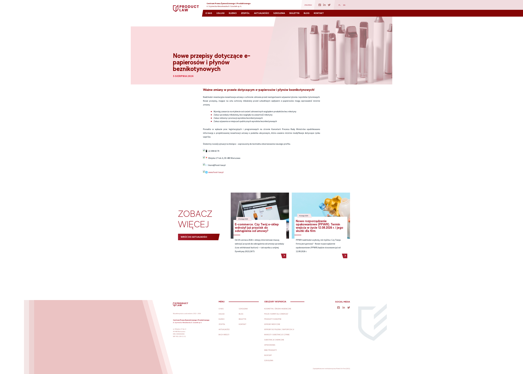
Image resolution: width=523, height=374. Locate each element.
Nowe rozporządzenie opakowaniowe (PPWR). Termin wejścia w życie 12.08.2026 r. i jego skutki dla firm (319, 226)
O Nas (208, 13)
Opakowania (269, 345)
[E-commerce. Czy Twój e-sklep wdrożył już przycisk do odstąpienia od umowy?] (283, 256)
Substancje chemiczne (274, 339)
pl (339, 5)
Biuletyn (294, 13)
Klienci (233, 13)
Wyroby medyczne (272, 324)
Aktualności (261, 13)
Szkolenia (279, 13)
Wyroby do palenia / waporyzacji (279, 329)
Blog (306, 13)
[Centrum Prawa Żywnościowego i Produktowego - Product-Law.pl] (186, 8)
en (344, 5)
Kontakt (319, 13)
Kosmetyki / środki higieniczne (277, 308)
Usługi (220, 13)
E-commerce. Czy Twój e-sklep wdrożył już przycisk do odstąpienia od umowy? (257, 227)
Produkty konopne (272, 319)
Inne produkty (270, 350)
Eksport (268, 355)
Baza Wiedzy (224, 334)
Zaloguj (308, 5)
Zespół (245, 13)
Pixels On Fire (340, 368)
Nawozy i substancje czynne (277, 334)
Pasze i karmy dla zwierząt (276, 314)
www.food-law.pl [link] (216, 172)
